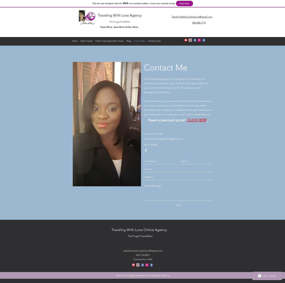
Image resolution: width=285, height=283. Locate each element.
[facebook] (203, 40)
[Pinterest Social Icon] (137, 264)
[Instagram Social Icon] (199, 40)
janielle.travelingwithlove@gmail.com (163, 138)
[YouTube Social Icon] (133, 264)
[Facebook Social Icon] (142, 264)
